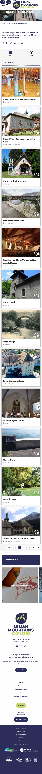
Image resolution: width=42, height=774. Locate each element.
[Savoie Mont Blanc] (9, 759)
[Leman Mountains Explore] (25, 5)
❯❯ (37, 547)
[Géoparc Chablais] (19, 759)
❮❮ (9, 547)
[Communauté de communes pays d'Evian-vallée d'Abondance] (10, 750)
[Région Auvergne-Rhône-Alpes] (29, 750)
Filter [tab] (31, 55)
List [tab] (10, 55)
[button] (22, 43)
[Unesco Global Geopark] (28, 759)
